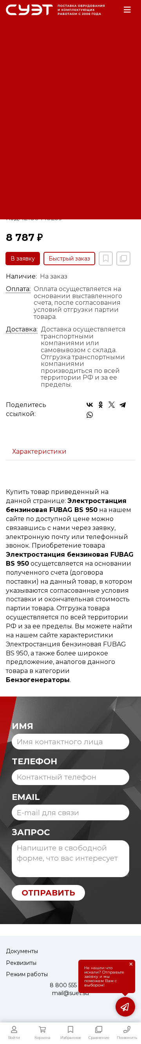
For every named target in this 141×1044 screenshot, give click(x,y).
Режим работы (27, 974)
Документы (22, 951)
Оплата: (18, 289)
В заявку (23, 258)
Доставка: (22, 329)
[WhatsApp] (89, 415)
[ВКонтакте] (89, 404)
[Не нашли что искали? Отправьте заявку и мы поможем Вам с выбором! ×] (125, 1007)
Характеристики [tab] (39, 451)
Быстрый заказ (69, 258)
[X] (111, 404)
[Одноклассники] (100, 404)
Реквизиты (21, 962)
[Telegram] (122, 404)
